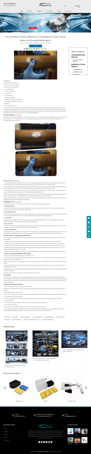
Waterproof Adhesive (37, 317)
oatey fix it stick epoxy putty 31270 (31, 319)
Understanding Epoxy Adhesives (11, 83)
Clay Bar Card (19, 401)
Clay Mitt (76, 443)
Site (50, 43)
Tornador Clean (72, 401)
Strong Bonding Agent (25, 317)
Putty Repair (15, 317)
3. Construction (8, 93)
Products (6, 431)
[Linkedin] (42, 442)
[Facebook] (39, 442)
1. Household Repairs (9, 89)
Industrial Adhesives (16, 319)
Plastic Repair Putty (60, 317)
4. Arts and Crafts (9, 95)
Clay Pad (83, 435)
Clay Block (77, 435)
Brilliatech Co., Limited (43, 451)
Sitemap (59, 451)
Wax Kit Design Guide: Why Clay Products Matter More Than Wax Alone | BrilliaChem (44, 359)
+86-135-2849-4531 (20, 416)
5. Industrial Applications (10, 97)
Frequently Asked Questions (10, 105)
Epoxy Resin (7, 319)
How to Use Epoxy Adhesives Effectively (13, 101)
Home (5, 428)
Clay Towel (70, 443)
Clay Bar (69, 435)
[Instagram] (49, 442)
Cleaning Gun (84, 443)
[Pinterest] (51, 442)
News (5, 437)
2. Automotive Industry (10, 91)
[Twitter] (44, 442)
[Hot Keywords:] (64, 6)
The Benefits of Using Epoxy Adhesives (13, 99)
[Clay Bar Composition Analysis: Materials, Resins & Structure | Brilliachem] (74, 339)
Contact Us (6, 440)
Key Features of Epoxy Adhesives (12, 85)
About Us (6, 434)
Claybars (45, 401)
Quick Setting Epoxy (49, 317)
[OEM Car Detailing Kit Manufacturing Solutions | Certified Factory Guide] (17, 347)
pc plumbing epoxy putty (47, 319)
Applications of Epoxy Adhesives (11, 87)
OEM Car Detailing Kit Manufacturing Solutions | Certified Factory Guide (15, 366)
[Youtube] (46, 442)
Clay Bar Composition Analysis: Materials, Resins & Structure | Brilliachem (73, 350)
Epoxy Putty (7, 317)
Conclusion (6, 103)
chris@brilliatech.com (11, 5)
